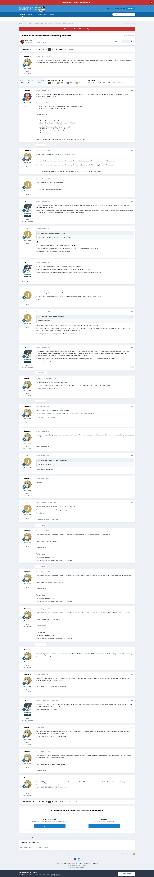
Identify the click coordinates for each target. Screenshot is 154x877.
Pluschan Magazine (40, 14)
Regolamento (80, 19)
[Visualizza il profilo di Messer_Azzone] (49, 83)
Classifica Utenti (63, 19)
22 (56, 49)
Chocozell (27, 56)
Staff (72, 19)
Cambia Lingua (60, 863)
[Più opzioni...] (132, 56)
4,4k (28, 219)
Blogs (27, 19)
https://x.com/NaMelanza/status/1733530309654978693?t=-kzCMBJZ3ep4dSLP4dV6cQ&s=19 (64, 269)
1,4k (28, 194)
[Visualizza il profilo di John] (76, 83)
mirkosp (30, 40)
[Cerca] (133, 14)
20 (49, 49)
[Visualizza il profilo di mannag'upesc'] (67, 83)
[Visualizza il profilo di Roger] (28, 97)
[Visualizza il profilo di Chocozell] (28, 62)
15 (33, 49)
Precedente (27, 49)
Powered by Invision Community (77, 867)
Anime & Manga (41, 42)
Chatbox (51, 14)
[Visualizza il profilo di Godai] (28, 208)
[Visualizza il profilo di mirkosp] (22, 42)
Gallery (34, 19)
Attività (30, 14)
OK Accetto (127, 873)
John (27, 179)
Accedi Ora (104, 826)
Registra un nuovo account (50, 826)
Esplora (22, 14)
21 (52, 49)
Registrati (131, 8)
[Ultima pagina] (65, 49)
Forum (21, 19)
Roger (27, 90)
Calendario (42, 19)
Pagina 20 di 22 (73, 49)
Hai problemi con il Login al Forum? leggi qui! (76, 2)
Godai (27, 201)
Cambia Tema (71, 863)
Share (118, 41)
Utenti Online (52, 19)
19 (46, 49)
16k (28, 71)
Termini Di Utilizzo (55, 874)
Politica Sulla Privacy (84, 863)
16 (36, 49)
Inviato (43, 56)
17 (39, 49)
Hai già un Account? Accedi (115, 8)
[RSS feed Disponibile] (134, 854)
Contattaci (95, 863)
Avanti (61, 49)
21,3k (28, 106)
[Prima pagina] (21, 49)
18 (43, 49)
